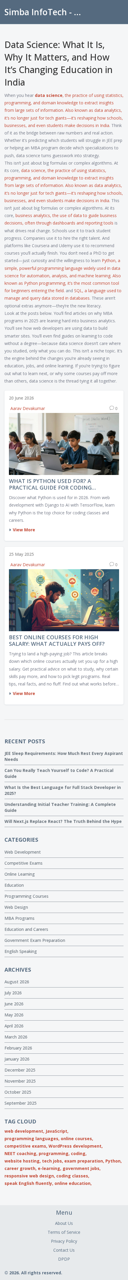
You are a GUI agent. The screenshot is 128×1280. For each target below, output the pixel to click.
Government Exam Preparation (34, 940)
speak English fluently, (28, 1183)
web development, (24, 1131)
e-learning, (49, 1168)
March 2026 (15, 1037)
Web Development (22, 852)
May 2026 (14, 1015)
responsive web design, (29, 1176)
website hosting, (22, 1161)
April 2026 (14, 1026)
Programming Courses (26, 896)
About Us (64, 1223)
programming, (54, 1153)
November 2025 (20, 1081)
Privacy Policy (64, 1241)
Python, (113, 1161)
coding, (79, 1153)
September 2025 (20, 1103)
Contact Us (64, 1250)
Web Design (16, 907)
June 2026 (14, 1004)
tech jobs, (52, 1161)
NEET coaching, (21, 1153)
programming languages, (32, 1138)
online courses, (77, 1138)
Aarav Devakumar (27, 408)
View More (24, 530)
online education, (73, 1183)
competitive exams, (25, 1146)
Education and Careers (26, 929)
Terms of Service (64, 1232)
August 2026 (16, 982)
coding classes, (72, 1176)
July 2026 (13, 993)
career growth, (20, 1168)
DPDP (64, 1259)
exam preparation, (84, 1161)
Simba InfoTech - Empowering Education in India (46, 12)
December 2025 (19, 1070)
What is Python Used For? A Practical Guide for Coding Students (50, 484)
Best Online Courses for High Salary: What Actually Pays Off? (57, 640)
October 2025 (17, 1092)
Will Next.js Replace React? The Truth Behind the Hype (63, 821)
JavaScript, (57, 1131)
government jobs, (82, 1168)
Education (14, 885)
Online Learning (19, 874)
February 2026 (18, 1048)
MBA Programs (19, 918)
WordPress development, (76, 1146)
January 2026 (16, 1059)
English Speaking (20, 951)
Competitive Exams (23, 863)
